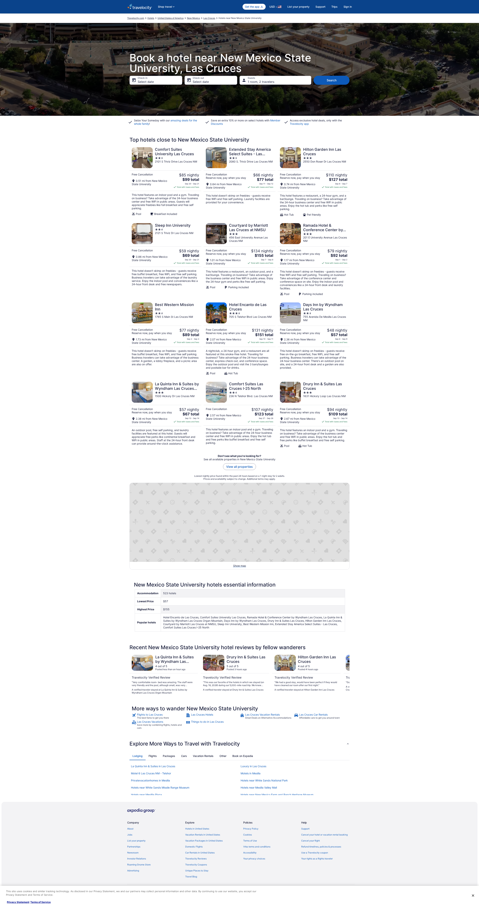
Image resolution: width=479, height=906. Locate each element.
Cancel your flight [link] (310, 840)
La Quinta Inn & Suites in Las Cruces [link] (153, 766)
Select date (146, 82)
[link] (158, 716)
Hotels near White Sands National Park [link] (264, 780)
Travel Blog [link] (191, 876)
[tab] (137, 756)
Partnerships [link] (133, 846)
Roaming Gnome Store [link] (139, 864)
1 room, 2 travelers (261, 82)
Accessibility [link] (250, 852)
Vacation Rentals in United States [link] (202, 834)
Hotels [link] (150, 18)
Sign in (348, 6)
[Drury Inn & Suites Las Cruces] (314, 414)
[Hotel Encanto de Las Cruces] (239, 338)
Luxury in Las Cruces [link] (253, 766)
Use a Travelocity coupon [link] (314, 852)
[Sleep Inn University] (165, 259)
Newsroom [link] (132, 852)
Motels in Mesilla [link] (250, 773)
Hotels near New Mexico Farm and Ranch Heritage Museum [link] (277, 794)
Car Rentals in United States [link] (200, 852)
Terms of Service (40, 902)
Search (332, 80)
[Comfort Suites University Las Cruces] (165, 182)
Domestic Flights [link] (194, 846)
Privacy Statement (18, 902)
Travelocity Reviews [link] (196, 858)
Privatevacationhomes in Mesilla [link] (150, 780)
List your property (298, 6)
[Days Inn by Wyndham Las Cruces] (314, 338)
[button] (239, 743)
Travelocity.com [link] (135, 18)
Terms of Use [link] (250, 840)
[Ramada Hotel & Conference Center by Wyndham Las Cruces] (314, 259)
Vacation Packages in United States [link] (204, 840)
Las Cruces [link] (209, 18)
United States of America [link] (171, 18)
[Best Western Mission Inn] (165, 338)
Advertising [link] (133, 870)
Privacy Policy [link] (250, 828)
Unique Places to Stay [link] (196, 870)
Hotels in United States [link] (197, 828)
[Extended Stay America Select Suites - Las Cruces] (239, 182)
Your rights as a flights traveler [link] (317, 858)
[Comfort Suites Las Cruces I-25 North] (239, 414)
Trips (334, 6)
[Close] (473, 895)
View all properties (239, 467)
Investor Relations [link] (136, 858)
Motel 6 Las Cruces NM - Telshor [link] (151, 773)
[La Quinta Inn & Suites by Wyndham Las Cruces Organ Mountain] (165, 414)
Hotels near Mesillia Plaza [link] (146, 794)
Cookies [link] (247, 834)
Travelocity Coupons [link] (196, 864)
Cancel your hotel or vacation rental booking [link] (324, 834)
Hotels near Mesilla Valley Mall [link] (259, 787)
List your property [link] (136, 840)
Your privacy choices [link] (254, 858)
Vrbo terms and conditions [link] (256, 846)
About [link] (130, 828)
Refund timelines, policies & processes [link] (321, 846)
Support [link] (305, 828)
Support (320, 6)
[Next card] (345, 675)
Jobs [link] (129, 834)
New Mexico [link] (193, 18)
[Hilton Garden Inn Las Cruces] (314, 182)
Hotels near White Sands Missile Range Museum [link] (160, 787)
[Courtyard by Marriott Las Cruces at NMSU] (239, 259)
